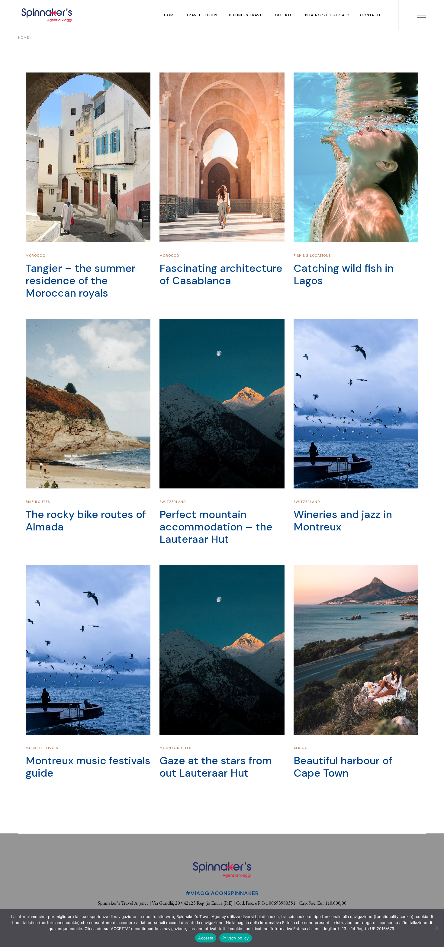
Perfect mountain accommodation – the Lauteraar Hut (215, 526)
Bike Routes (38, 502)
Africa (300, 748)
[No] (436, 928)
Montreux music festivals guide (88, 767)
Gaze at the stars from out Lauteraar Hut (215, 767)
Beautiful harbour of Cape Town (343, 767)
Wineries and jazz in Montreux (343, 520)
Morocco (35, 255)
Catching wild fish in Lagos (344, 274)
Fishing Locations (312, 255)
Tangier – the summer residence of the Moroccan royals (81, 280)
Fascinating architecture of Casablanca (220, 274)
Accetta (205, 938)
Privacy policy (235, 938)
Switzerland (172, 502)
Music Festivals (42, 748)
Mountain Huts (175, 748)
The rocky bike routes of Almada (86, 520)
